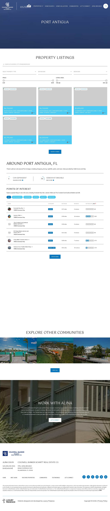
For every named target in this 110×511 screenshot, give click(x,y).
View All (55, 370)
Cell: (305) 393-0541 (9, 466)
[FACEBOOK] (84, 477)
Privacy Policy (102, 501)
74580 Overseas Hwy (19, 210)
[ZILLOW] (105, 477)
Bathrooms (41, 71)
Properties (37, 6)
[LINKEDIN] (92, 477)
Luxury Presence (48, 501)
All (9, 197)
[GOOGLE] (101, 477)
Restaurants (18, 197)
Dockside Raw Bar (18, 208)
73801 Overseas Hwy (19, 248)
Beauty (44, 197)
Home (4, 477)
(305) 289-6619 (97, 6)
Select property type (9, 71)
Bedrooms (77, 71)
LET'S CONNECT (69, 477)
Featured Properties (28, 477)
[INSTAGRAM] (88, 477)
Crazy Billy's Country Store (21, 239)
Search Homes (55, 151)
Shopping (28, 197)
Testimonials (56, 477)
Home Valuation (62, 6)
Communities (73, 6)
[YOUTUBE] (97, 477)
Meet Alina (14, 477)
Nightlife (52, 197)
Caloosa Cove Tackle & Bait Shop (22, 247)
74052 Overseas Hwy (19, 241)
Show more (55, 256)
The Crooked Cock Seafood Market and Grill (21, 223)
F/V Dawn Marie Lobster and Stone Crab (21, 231)
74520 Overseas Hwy (19, 234)
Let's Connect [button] (55, 420)
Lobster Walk (17, 215)
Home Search (49, 6)
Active (36, 197)
